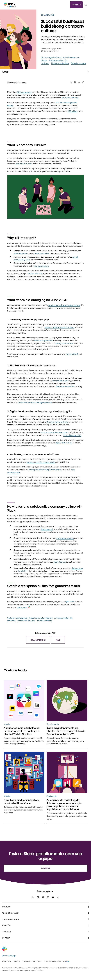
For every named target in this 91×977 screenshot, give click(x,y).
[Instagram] (38, 898)
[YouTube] (53, 898)
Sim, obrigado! (38, 640)
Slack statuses (59, 562)
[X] (48, 898)
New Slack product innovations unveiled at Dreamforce (21, 801)
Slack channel (47, 529)
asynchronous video (65, 538)
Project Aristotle (35, 273)
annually (70, 98)
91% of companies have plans (54, 432)
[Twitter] (71, 82)
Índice (5, 72)
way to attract (72, 354)
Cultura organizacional (51, 57)
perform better (20, 253)
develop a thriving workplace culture (64, 305)
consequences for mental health (41, 462)
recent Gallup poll (60, 381)
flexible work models (65, 386)
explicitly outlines (23, 163)
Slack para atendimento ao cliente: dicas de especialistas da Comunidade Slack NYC (66, 731)
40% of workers (24, 92)
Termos (17, 961)
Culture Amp (77, 568)
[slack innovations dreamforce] (24, 772)
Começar (76, 5)
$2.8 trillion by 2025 (72, 435)
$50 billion (72, 111)
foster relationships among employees (35, 402)
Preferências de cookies (32, 961)
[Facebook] (75, 82)
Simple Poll (22, 571)
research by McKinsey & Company (59, 327)
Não (58, 640)
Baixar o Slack (7, 956)
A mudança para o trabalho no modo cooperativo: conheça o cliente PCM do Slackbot (21, 731)
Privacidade (6, 961)
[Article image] (24, 700)
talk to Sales (22, 607)
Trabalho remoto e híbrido (40, 618)
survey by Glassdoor (64, 343)
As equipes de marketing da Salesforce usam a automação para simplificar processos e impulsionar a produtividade (64, 804)
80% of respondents (43, 340)
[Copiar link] (83, 82)
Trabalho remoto (78, 63)
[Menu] (85, 4)
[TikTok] (58, 898)
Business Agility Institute (57, 422)
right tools (69, 601)
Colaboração (47, 15)
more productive (42, 253)
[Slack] (10, 4)
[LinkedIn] (79, 82)
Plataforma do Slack (60, 63)
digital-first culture (64, 443)
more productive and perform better (45, 469)
